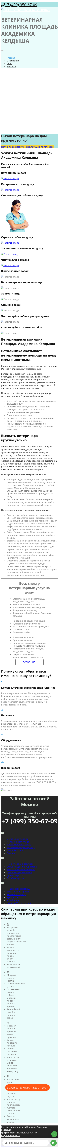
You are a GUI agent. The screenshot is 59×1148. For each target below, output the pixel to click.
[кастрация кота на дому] (29, 189)
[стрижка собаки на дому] (29, 242)
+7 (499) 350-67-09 (21, 4)
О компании (13, 60)
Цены (9, 63)
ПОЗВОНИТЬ (29, 662)
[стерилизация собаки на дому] (29, 216)
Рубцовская (13, 897)
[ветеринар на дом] (29, 178)
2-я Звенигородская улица (21, 847)
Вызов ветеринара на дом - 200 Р (27, 1087)
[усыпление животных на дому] (29, 254)
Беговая (11, 853)
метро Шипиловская (17, 838)
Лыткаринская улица (18, 841)
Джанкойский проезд (18, 891)
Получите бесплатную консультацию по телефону (27, 146)
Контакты (11, 66)
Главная (11, 57)
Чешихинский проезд (18, 888)
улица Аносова (15, 850)
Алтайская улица (15, 878)
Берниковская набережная (21, 869)
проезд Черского (15, 875)
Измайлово (13, 900)
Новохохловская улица (19, 844)
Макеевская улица (16, 894)
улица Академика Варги (19, 872)
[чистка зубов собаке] (29, 265)
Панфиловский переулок (20, 863)
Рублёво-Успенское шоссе (20, 903)
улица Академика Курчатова (22, 866)
